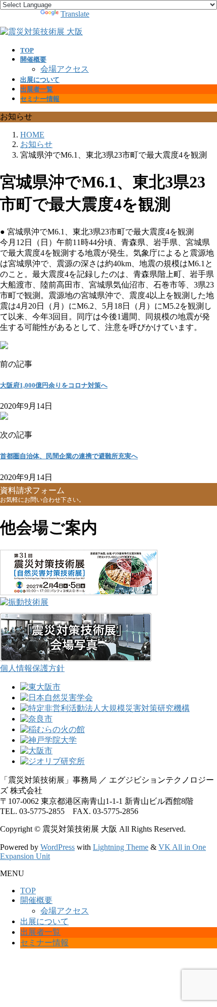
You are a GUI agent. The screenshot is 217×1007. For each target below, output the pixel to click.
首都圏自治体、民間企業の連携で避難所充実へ (69, 456)
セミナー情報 (44, 942)
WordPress (57, 847)
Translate (75, 14)
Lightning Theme (120, 847)
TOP (28, 890)
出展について (44, 921)
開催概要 (36, 900)
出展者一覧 (40, 932)
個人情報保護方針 (32, 668)
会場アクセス (64, 69)
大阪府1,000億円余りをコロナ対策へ (53, 385)
